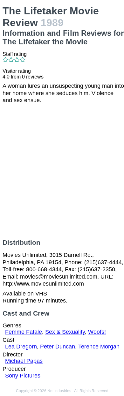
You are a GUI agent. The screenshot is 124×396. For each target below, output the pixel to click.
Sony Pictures (22, 375)
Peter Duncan (57, 346)
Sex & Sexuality (65, 332)
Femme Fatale (23, 332)
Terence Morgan (99, 346)
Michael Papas (24, 361)
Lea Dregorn (21, 346)
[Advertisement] (62, 171)
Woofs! (97, 332)
